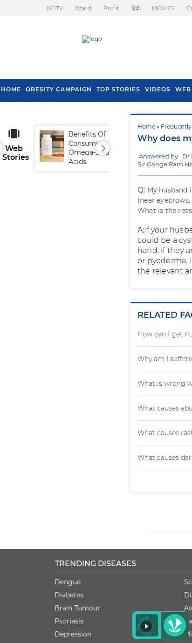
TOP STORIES (118, 89)
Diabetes (69, 595)
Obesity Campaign (59, 89)
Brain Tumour (77, 608)
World (83, 8)
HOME (11, 89)
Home (146, 126)
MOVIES (163, 8)
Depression (73, 634)
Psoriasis (69, 621)
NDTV (55, 8)
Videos (158, 89)
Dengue (68, 582)
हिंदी (135, 8)
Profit (111, 8)
